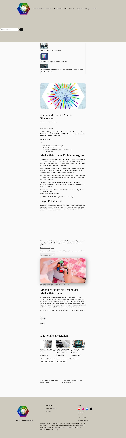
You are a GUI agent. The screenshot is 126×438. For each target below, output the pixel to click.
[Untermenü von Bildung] (89, 8)
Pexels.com (53, 285)
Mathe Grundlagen (52, 122)
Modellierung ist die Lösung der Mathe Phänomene (58, 149)
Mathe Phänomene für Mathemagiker (54, 146)
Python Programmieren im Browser (50, 50)
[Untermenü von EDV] (67, 8)
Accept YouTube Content (46, 255)
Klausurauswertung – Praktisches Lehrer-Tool (53, 61)
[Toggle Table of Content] (41, 143)
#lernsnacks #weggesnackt (24, 420)
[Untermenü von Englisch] (82, 8)
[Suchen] (21, 29)
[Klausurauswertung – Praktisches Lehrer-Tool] (44, 57)
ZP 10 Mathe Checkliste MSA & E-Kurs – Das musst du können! (62, 351)
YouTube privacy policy (47, 248)
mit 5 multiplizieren (73, 358)
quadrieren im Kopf (61, 361)
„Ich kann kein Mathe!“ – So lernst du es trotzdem (78, 351)
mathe (64, 358)
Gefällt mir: (50, 151)
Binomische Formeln (46, 358)
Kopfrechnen (44, 122)
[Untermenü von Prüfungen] (52, 8)
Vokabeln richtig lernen (74, 310)
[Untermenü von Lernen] (96, 8)
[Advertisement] (75, 29)
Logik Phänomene (49, 147)
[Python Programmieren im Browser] (44, 46)
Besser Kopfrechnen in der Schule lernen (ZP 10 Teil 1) (47, 351)
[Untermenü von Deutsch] (74, 8)
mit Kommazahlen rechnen (47, 361)
